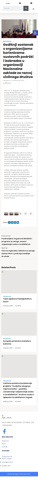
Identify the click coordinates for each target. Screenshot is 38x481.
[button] (35, 32)
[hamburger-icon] (33, 9)
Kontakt (4, 447)
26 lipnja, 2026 (7, 401)
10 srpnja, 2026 (8, 306)
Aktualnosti (7, 41)
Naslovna (5, 441)
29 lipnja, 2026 (7, 348)
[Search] (25, 8)
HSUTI (9, 83)
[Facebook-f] (4, 431)
